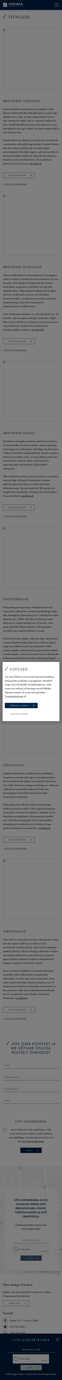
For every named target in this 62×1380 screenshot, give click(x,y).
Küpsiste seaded (19, 714)
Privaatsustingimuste (14, 696)
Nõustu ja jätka (19, 705)
